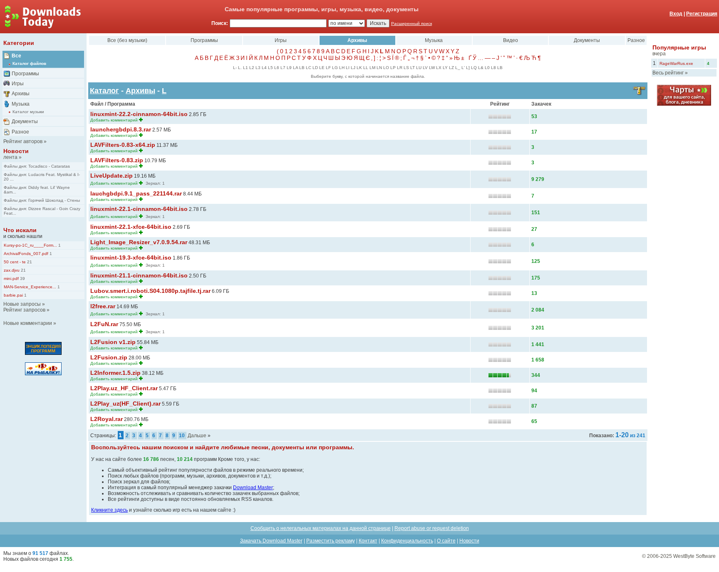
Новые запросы (22, 304)
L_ (457, 67)
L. (240, 67)
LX (438, 67)
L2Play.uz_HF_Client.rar (124, 388)
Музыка (21, 104)
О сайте (446, 541)
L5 (270, 67)
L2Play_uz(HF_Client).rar (125, 403)
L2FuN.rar (104, 324)
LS (406, 67)
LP (393, 67)
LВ (500, 67)
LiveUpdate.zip (111, 175)
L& (480, 67)
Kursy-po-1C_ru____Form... (30, 245)
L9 (289, 67)
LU (418, 67)
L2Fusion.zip (108, 357)
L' (463, 67)
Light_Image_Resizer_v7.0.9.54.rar (138, 242)
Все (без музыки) (127, 40)
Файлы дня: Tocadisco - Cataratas (37, 166)
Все (16, 56)
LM (372, 67)
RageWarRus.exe (676, 63)
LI (348, 67)
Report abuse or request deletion (431, 528)
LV (425, 67)
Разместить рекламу (330, 541)
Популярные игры (679, 47)
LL (365, 67)
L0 (487, 67)
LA (295, 67)
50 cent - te (15, 262)
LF (328, 67)
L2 (251, 67)
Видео (510, 40)
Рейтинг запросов (24, 310)
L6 (276, 67)
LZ (451, 67)
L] (468, 67)
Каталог (104, 91)
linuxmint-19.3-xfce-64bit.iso (130, 257)
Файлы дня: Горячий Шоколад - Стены (42, 200)
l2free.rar (102, 306)
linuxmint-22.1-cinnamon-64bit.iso (139, 209)
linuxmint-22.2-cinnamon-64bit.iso (139, 114)
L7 (282, 67)
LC (308, 67)
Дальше (197, 435)
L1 (245, 67)
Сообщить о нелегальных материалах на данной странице (320, 528)
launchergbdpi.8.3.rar (120, 129)
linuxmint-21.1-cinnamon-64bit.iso (139, 275)
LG (335, 67)
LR (399, 67)
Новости (16, 151)
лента (10, 157)
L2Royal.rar (106, 419)
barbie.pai (13, 295)
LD (315, 67)
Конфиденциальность (407, 541)
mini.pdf (11, 278)
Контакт (368, 541)
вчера (659, 54)
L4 (264, 67)
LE (322, 67)
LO (386, 67)
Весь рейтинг (668, 73)
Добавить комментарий (114, 120)
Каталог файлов (29, 63)
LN (379, 67)
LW (432, 67)
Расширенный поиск (411, 23)
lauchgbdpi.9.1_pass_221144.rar (136, 193)
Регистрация (701, 14)
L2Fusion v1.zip (113, 342)
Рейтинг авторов (22, 141)
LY (445, 67)
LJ (353, 67)
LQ (474, 67)
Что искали (20, 230)
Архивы (21, 94)
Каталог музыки (28, 111)
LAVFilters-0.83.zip (116, 160)
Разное (20, 132)
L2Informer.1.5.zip (115, 372)
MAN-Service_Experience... (30, 287)
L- (235, 67)
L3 (257, 67)
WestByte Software (694, 556)
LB (302, 67)
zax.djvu (12, 270)
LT (412, 67)
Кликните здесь (109, 510)
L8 (493, 67)
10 (182, 435)
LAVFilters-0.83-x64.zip (122, 144)
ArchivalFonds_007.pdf (26, 253)
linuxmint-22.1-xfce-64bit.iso (130, 226)
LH (342, 67)
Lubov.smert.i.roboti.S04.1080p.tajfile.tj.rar (150, 290)
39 (22, 278)
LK (359, 67)
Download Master (253, 487)
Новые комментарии (27, 323)
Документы (25, 121)
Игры (18, 84)
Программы (25, 74)
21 (29, 262)
